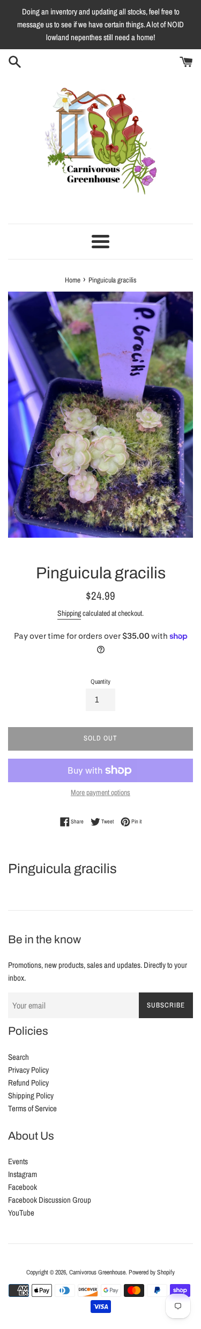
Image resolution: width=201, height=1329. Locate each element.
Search (18, 1057)
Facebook (22, 1187)
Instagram (22, 1174)
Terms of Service (32, 1108)
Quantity (100, 681)
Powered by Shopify (152, 1272)
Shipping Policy (31, 1095)
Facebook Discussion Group (49, 1199)
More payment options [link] (100, 792)
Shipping (69, 613)
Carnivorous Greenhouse (97, 1272)
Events (18, 1161)
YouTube (21, 1212)
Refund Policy (28, 1082)
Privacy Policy (28, 1069)
